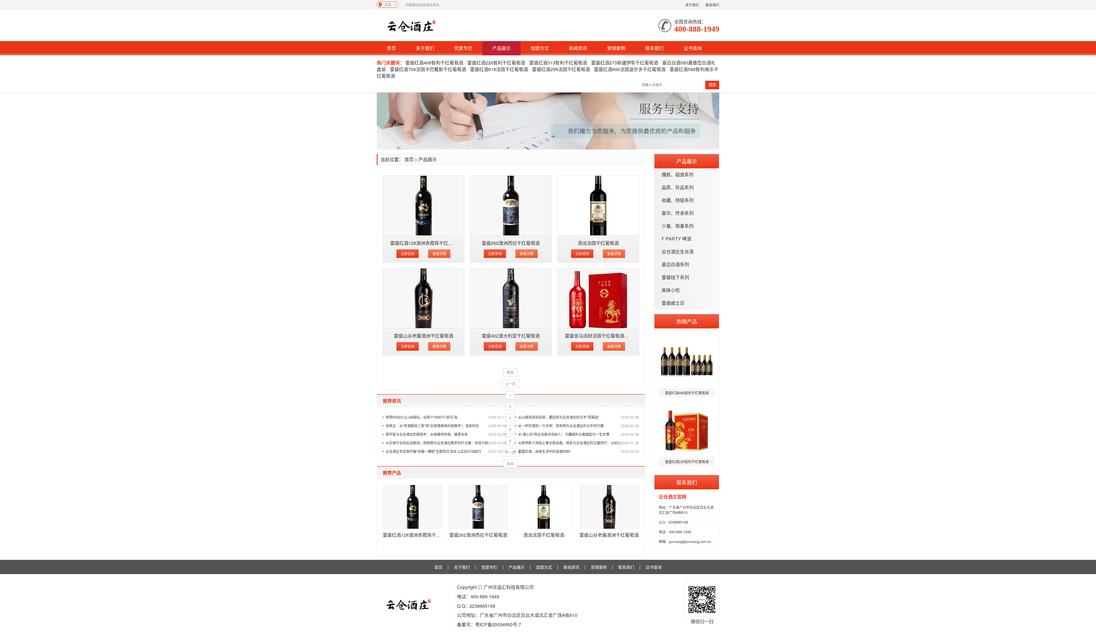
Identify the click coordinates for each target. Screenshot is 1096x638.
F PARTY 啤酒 (676, 238)
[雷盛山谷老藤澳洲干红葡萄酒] (423, 298)
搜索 (712, 85)
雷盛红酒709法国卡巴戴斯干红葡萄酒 (428, 69)
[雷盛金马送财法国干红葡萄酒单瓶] (598, 298)
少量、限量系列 (678, 226)
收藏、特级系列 (678, 200)
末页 (510, 463)
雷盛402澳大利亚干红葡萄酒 (511, 335)
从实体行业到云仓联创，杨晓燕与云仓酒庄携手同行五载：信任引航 (446, 442)
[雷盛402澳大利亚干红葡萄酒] (511, 298)
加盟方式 (540, 48)
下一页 (510, 452)
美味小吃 (671, 290)
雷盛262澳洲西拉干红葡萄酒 (511, 243)
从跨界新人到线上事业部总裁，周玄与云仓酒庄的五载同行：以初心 (578, 442)
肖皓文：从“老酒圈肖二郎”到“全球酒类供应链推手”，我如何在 (446, 425)
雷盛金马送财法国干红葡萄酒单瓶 (599, 335)
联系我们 (712, 4)
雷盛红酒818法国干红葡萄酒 (499, 69)
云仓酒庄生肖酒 (678, 251)
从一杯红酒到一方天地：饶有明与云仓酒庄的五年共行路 (578, 425)
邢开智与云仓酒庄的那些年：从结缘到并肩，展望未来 (446, 434)
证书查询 (693, 48)
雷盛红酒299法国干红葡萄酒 (561, 69)
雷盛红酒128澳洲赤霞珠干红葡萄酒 (426, 243)
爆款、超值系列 (678, 174)
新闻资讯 (578, 48)
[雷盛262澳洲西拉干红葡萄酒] (511, 205)
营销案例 (616, 48)
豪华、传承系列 (678, 213)
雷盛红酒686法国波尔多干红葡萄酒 (630, 69)
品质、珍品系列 (678, 187)
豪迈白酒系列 (675, 264)
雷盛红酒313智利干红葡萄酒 (558, 62)
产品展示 (501, 48)
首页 (391, 48)
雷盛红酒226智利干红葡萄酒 (496, 62)
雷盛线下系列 (675, 277)
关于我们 (692, 4)
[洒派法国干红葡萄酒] (598, 205)
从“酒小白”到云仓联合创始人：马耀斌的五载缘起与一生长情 (578, 434)
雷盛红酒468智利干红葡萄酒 (434, 62)
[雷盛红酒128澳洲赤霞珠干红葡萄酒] (423, 205)
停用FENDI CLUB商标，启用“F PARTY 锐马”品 (446, 417)
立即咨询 (407, 253)
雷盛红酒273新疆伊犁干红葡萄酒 (624, 62)
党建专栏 (463, 48)
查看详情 (439, 253)
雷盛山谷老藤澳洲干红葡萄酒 (423, 335)
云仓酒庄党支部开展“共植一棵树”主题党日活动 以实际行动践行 (446, 451)
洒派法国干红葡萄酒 (598, 243)
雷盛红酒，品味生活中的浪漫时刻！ (578, 451)
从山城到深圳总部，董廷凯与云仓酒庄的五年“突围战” (578, 417)
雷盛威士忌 (673, 303)
